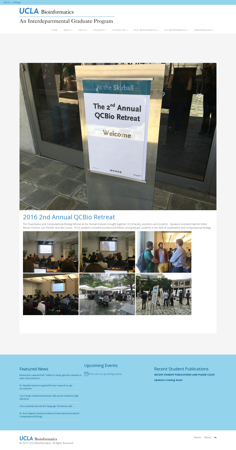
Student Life (119, 30)
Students (99, 30)
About (67, 30)
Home (54, 30)
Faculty (83, 30)
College (16, 2)
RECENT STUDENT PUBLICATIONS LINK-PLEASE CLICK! (184, 374)
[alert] (118, 374)
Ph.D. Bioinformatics (145, 30)
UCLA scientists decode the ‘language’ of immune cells (46, 406)
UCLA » (7, 2)
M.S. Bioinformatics (175, 30)
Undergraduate (203, 30)
